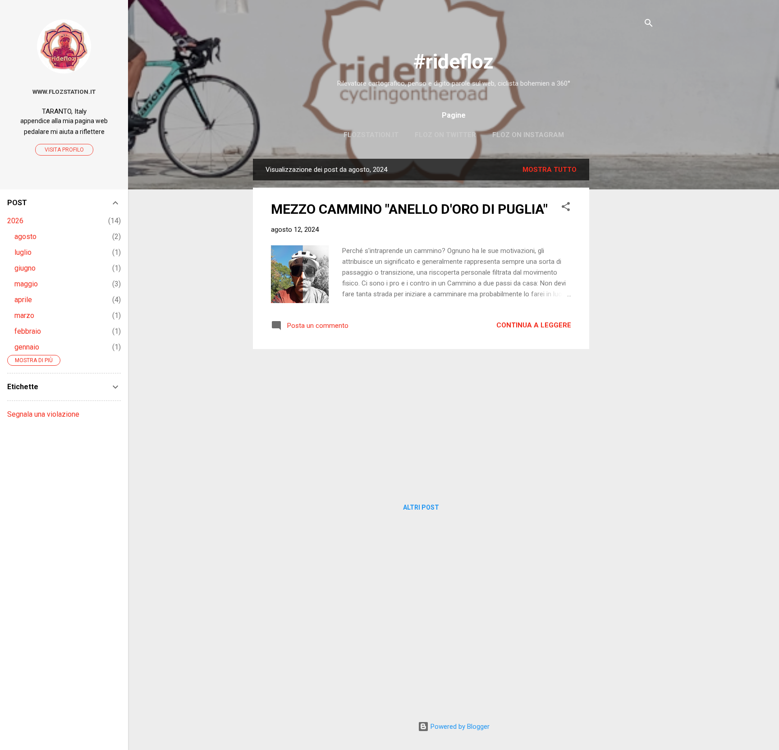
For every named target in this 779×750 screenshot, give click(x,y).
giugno (25, 268)
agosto (25, 236)
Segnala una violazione (43, 414)
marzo (24, 315)
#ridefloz (453, 62)
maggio (26, 284)
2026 (15, 220)
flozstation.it (371, 135)
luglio (23, 252)
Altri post (421, 507)
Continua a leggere (533, 325)
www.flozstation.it (64, 91)
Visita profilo (64, 150)
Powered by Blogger (459, 726)
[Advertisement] (625, 294)
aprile (23, 299)
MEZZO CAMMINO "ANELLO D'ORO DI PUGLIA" (409, 209)
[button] (565, 208)
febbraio (27, 331)
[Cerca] (648, 24)
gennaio (26, 347)
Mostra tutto (549, 170)
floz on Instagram (528, 135)
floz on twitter (445, 135)
